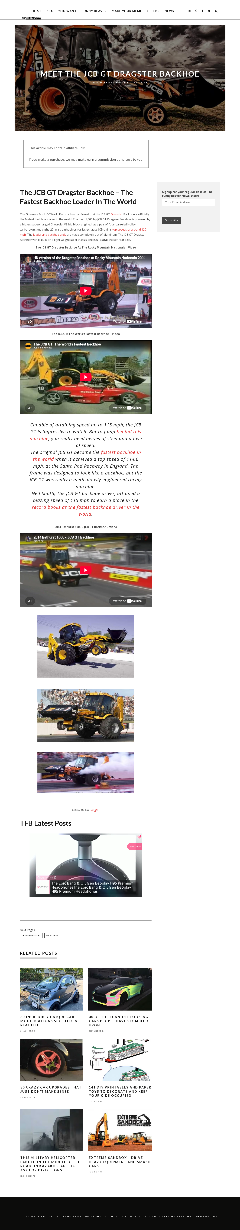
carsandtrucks (31, 935)
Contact (133, 1216)
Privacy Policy (39, 1216)
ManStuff (52, 935)
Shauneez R (27, 1031)
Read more (135, 846)
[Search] (216, 11)
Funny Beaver (94, 10)
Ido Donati (103, 82)
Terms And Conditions (80, 1216)
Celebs (153, 10)
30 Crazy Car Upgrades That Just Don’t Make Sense (51, 1089)
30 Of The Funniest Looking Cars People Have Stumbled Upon (118, 1021)
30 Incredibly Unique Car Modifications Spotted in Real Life (49, 1021)
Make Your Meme (127, 10)
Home (37, 10)
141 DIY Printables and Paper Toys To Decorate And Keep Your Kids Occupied (120, 1091)
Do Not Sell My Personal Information (183, 1216)
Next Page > (28, 930)
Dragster (117, 214)
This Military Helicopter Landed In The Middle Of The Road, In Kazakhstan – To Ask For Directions (51, 1164)
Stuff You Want (62, 10)
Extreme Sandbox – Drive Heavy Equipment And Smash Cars (120, 1162)
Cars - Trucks (133, 82)
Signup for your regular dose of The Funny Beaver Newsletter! (187, 194)
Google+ (94, 810)
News (169, 10)
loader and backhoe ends (49, 235)
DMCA (113, 1216)
